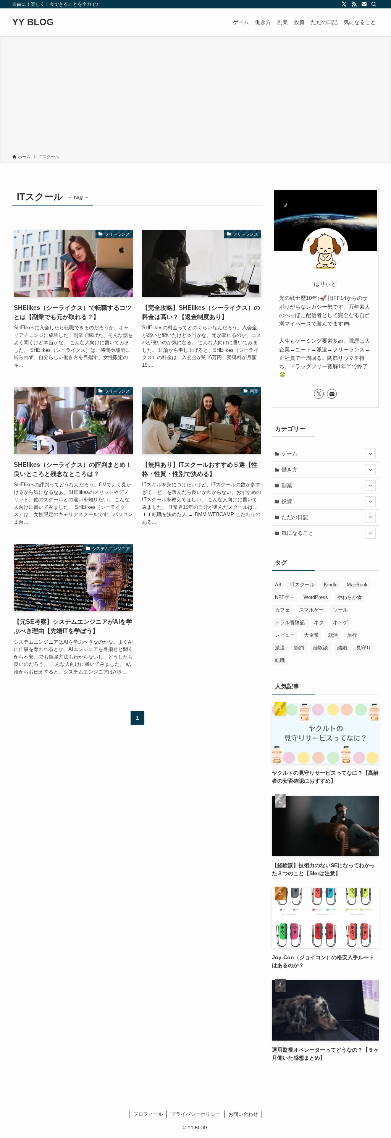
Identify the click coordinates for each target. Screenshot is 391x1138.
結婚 (342, 648)
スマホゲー (311, 610)
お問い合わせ (243, 1114)
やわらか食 (349, 597)
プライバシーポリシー (195, 1114)
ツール (340, 610)
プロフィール (148, 1114)
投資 (286, 501)
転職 (280, 660)
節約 (299, 648)
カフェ (282, 610)
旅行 (352, 635)
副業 (286, 485)
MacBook (357, 585)
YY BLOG (33, 22)
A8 (278, 585)
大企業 (311, 635)
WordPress (316, 597)
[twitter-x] (344, 4)
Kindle (331, 585)
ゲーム (289, 453)
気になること (297, 533)
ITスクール (302, 585)
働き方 (289, 469)
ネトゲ (340, 622)
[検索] (374, 4)
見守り (363, 648)
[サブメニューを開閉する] (370, 453)
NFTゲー (284, 597)
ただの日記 (294, 517)
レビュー (285, 635)
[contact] (364, 4)
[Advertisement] (195, 96)
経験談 (320, 648)
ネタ (319, 622)
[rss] (354, 4)
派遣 (280, 648)
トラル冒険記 (290, 622)
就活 (333, 635)
